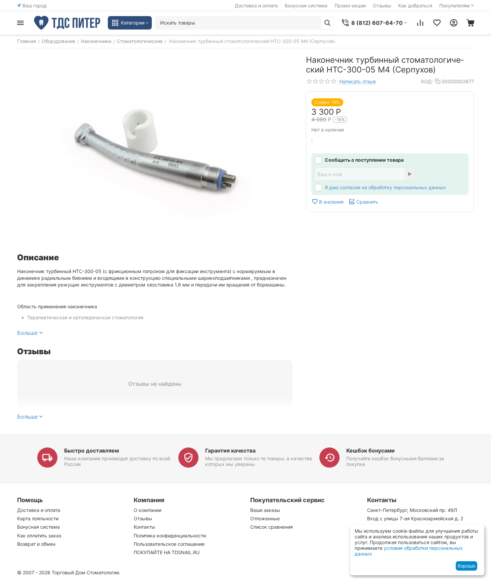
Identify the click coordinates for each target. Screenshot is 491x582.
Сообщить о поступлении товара (364, 160)
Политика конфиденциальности (170, 535)
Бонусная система (306, 5)
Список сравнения (271, 527)
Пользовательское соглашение (169, 544)
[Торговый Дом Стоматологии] (67, 23)
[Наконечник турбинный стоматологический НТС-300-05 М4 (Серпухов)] (155, 150)
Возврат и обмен (36, 544)
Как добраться (415, 5)
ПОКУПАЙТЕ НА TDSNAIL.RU (166, 552)
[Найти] (327, 23)
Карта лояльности (37, 518)
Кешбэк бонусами (370, 450)
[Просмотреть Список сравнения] (420, 23)
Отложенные (265, 518)
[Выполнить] (409, 174)
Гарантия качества (230, 450)
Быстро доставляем (91, 450)
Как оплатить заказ (39, 535)
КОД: (427, 81)
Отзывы (382, 5)
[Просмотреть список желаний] (437, 23)
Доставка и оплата (256, 5)
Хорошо (466, 566)
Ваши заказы (265, 510)
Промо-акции (350, 5)
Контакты (144, 527)
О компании (147, 510)
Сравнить (367, 202)
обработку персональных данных (407, 187)
